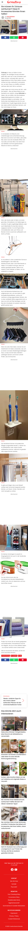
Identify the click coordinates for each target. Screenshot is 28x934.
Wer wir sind (14, 881)
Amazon (3, 131)
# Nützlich (14, 656)
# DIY (19, 656)
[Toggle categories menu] (2, 2)
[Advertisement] (14, 56)
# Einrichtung (6, 656)
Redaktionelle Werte (14, 900)
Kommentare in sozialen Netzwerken (14, 906)
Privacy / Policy (14, 916)
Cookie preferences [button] (14, 919)
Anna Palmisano (11, 16)
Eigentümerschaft (14, 903)
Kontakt (14, 884)
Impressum (14, 913)
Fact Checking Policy (14, 894)
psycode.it (14, 887)
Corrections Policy (14, 897)
